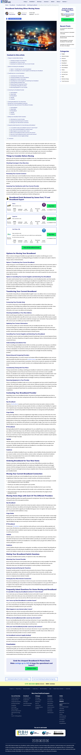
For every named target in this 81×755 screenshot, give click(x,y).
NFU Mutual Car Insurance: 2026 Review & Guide (67, 37)
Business (64, 1)
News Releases (65, 65)
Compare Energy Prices (15, 698)
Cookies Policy (35, 688)
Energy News (13, 705)
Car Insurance (65, 72)
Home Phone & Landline (27, 703)
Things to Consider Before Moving (15, 58)
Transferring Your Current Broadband (16, 73)
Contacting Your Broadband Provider (16, 90)
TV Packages (25, 701)
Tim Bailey (24, 14)
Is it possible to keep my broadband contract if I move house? (24, 127)
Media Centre (61, 710)
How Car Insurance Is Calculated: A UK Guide (67, 33)
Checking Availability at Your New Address (20, 77)
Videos (63, 69)
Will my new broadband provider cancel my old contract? (23, 132)
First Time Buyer (38, 699)
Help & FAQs (61, 708)
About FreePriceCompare (63, 706)
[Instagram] (44, 740)
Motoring (39, 1)
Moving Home (37, 701)
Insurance (46, 1)
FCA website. (54, 751)
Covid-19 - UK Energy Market (16, 715)
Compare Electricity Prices (16, 701)
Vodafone (13, 99)
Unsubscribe (68, 688)
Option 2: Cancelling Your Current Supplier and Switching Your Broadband (27, 70)
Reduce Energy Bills (14, 708)
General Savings (65, 56)
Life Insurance (49, 710)
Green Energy (13, 707)
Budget (63, 54)
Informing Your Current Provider (18, 119)
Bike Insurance (50, 703)
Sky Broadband (14, 92)
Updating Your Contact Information (18, 79)
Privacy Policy (18, 688)
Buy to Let (37, 703)
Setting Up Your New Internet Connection (20, 122)
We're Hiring (61, 712)
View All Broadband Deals (31, 247)
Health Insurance (50, 712)
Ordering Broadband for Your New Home (17, 101)
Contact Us (11, 688)
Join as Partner (62, 721)
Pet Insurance (49, 708)
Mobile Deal (61, 699)
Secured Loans (38, 705)
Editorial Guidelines (43, 688)
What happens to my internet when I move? (20, 131)
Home (6, 5)
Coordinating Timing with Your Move (19, 85)
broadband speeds (31, 359)
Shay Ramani (12, 14)
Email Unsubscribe (62, 716)
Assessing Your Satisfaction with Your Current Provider (22, 63)
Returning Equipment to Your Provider (19, 87)
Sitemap (60, 714)
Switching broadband (32, 5)
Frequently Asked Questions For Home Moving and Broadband (21, 125)
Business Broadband (27, 705)
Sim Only (61, 698)
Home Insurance (50, 701)
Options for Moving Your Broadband (16, 66)
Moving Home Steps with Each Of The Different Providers (20, 105)
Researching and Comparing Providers (19, 84)
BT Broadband (14, 95)
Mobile (52, 1)
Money (58, 1)
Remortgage (37, 698)
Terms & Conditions (26, 688)
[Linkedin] (47, 740)
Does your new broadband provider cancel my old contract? (24, 134)
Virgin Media (13, 94)
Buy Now (51, 206)
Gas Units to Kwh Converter (16, 710)
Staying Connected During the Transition (19, 120)
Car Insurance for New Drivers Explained (66, 29)
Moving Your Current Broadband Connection (17, 103)
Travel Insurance (65, 81)
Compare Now (31, 668)
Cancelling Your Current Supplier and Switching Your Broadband (24, 80)
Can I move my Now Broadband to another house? (21, 129)
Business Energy (65, 78)
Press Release (65, 67)
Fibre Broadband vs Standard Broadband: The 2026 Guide (66, 41)
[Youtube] (40, 740)
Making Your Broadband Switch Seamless (17, 116)
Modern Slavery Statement (58, 688)
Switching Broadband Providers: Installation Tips (18, 679)
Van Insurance (49, 699)
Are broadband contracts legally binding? (19, 135)
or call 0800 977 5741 (51, 209)
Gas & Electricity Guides (15, 703)
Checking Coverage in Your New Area (19, 60)
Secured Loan (65, 74)
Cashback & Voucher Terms (64, 703)
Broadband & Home (26, 698)
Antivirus (64, 58)
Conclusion (11, 138)
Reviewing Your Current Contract (18, 62)
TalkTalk (12, 97)
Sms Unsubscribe (62, 717)
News (63, 76)
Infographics (64, 60)
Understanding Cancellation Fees (18, 82)
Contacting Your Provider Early (17, 75)
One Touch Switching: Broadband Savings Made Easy (45, 679)
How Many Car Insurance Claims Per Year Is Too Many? (67, 45)
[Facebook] (33, 740)
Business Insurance (50, 707)
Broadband (31, 1)
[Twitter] (37, 740)
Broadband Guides (21, 5)
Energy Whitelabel (62, 723)
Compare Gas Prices (15, 699)
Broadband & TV (26, 699)
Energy (25, 1)
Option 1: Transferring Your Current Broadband (21, 69)
